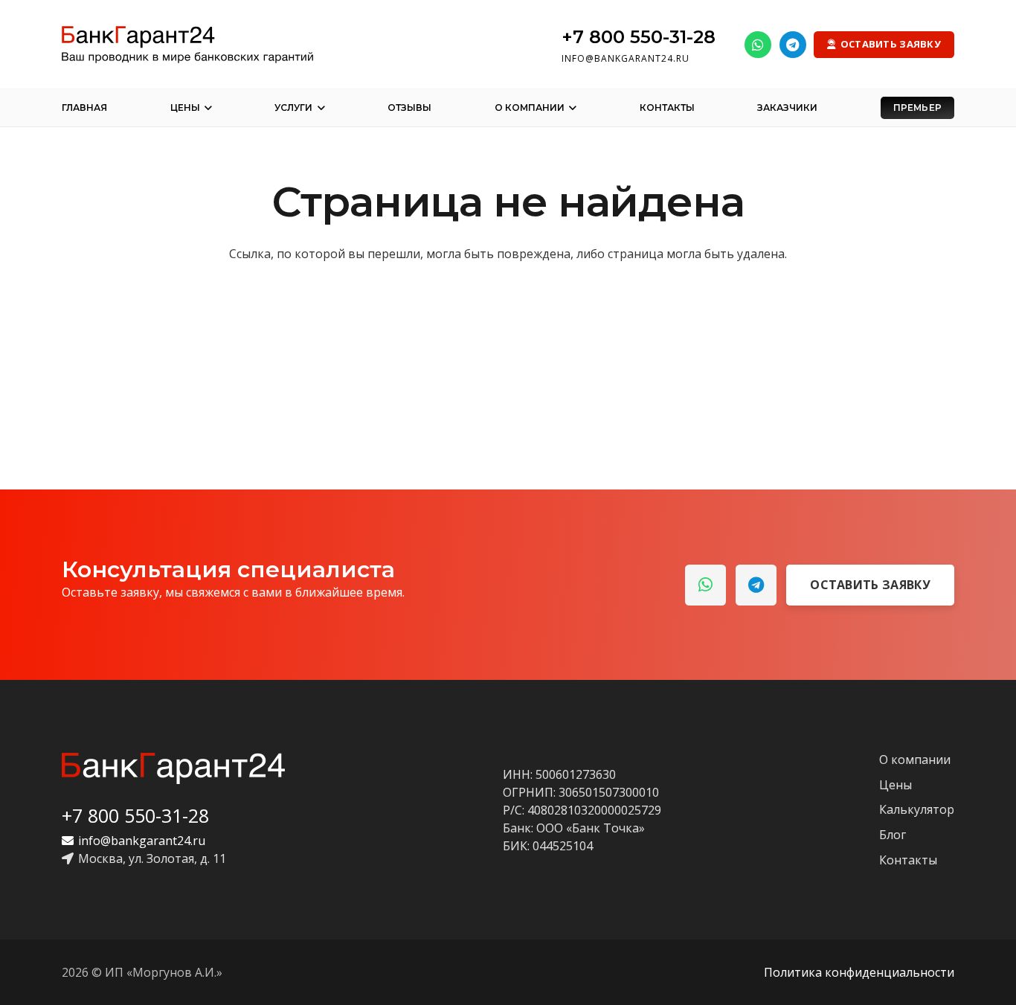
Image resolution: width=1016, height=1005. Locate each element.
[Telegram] (792, 44)
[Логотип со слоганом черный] (187, 44)
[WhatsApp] (758, 44)
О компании (915, 759)
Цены (895, 785)
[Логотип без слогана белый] (173, 768)
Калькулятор (916, 809)
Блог (892, 834)
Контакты (908, 860)
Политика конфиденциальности (859, 972)
